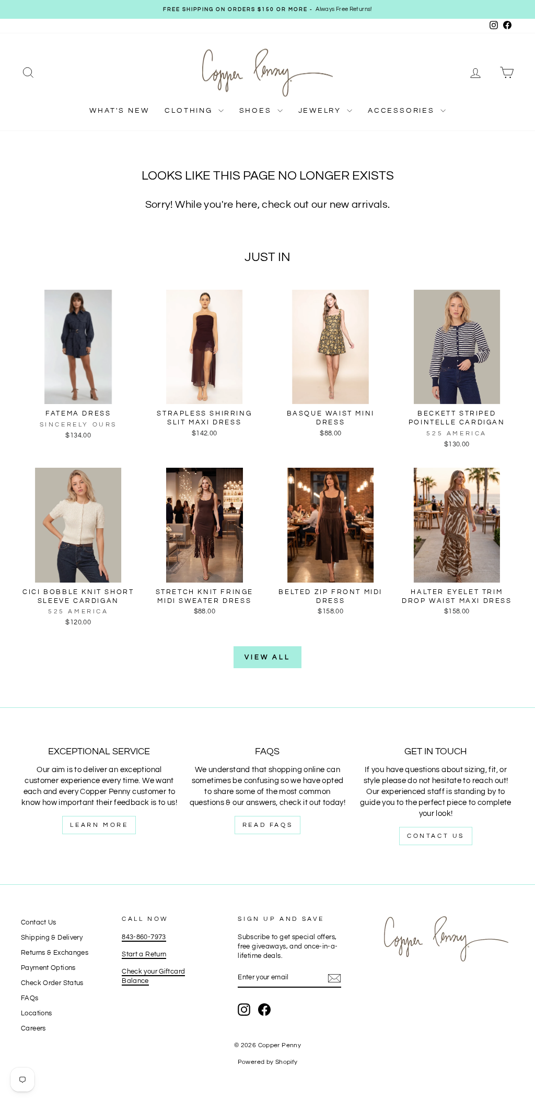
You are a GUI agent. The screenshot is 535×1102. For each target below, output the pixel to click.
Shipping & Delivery (52, 937)
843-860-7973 (144, 937)
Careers (33, 1028)
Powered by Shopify (268, 1062)
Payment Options (48, 968)
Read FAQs (267, 825)
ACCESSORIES (403, 110)
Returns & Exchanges (54, 953)
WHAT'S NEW (119, 110)
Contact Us (435, 836)
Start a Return (144, 954)
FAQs (30, 998)
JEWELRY (321, 110)
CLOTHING (190, 110)
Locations (36, 1013)
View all (267, 657)
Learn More (99, 825)
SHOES (257, 110)
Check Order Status (52, 983)
